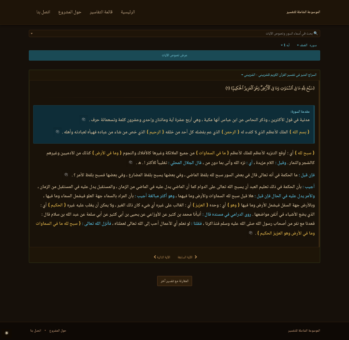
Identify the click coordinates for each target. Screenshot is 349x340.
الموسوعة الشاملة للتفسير (304, 331)
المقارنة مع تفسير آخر (175, 281)
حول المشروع (70, 12)
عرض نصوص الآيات (174, 55)
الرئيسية (128, 12)
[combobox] (174, 33)
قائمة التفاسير (101, 12)
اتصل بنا (43, 12)
